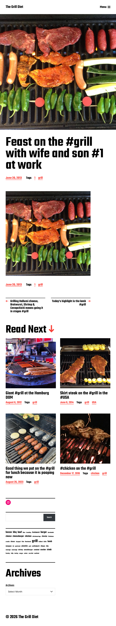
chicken (95, 473)
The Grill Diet (14, 7)
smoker (43, 549)
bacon (9, 532)
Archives (10, 585)
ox (13, 546)
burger (44, 532)
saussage (14, 550)
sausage (8, 550)
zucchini (31, 553)
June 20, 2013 (14, 178)
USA (94, 402)
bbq (15, 532)
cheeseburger (18, 536)
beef (20, 532)
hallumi (41, 542)
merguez (9, 546)
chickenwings (36, 536)
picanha (25, 546)
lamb (50, 541)
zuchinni (36, 553)
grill (40, 178)
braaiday (28, 532)
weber (26, 553)
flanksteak (28, 542)
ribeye (43, 546)
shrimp (20, 550)
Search (49, 517)
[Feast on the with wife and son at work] (48, 233)
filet (23, 542)
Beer (24, 532)
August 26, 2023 (14, 482)
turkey (16, 553)
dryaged (18, 542)
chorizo (44, 536)
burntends (51, 532)
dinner (13, 541)
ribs (47, 546)
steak (49, 549)
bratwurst (36, 532)
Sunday (8, 553)
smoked (36, 549)
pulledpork (36, 546)
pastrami (18, 546)
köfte (45, 542)
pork (30, 546)
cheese (9, 536)
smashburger (28, 549)
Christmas (51, 536)
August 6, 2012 (14, 402)
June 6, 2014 (67, 402)
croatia (8, 542)
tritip (12, 553)
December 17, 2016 (70, 473)
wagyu (21, 553)
